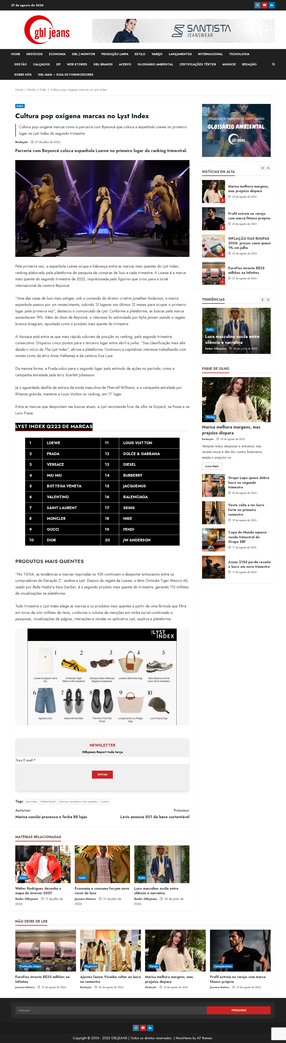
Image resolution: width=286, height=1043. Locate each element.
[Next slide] (268, 168)
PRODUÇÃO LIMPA (114, 54)
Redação (21, 142)
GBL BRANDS (103, 64)
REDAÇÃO (249, 64)
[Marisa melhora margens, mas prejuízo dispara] (236, 399)
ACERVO (125, 64)
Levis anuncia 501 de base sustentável (154, 814)
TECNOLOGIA (239, 54)
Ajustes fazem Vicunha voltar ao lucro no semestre (110, 979)
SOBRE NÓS (23, 74)
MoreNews (184, 1038)
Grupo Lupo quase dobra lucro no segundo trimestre (213, 485)
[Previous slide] (262, 168)
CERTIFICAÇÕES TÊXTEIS (197, 64)
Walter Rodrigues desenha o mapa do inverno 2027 (38, 890)
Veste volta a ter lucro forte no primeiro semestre (213, 512)
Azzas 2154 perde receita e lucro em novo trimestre (213, 567)
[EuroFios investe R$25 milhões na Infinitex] (45, 951)
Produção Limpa (30, 966)
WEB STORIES (77, 64)
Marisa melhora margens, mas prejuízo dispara (213, 191)
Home (15, 54)
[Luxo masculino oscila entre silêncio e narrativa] (161, 864)
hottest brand (47, 802)
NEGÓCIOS (34, 54)
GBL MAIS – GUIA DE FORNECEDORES (65, 74)
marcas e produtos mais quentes (78, 802)
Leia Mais (213, 467)
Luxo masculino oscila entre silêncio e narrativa (156, 890)
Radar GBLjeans (26, 899)
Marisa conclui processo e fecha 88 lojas (51, 814)
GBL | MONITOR (83, 54)
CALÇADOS (41, 64)
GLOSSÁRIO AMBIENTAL (155, 64)
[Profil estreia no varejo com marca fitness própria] (240, 951)
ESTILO (140, 54)
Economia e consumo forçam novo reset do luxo (102, 890)
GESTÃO (20, 64)
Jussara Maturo (85, 899)
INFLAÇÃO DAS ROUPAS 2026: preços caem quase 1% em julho (213, 246)
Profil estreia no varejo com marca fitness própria (213, 218)
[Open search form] (273, 64)
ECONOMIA (57, 54)
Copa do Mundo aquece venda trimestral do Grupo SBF (213, 539)
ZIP (58, 64)
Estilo (20, 106)
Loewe (104, 802)
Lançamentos (223, 966)
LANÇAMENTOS (180, 54)
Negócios (91, 966)
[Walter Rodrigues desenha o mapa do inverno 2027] (43, 864)
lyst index (31, 802)
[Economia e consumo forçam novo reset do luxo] (102, 864)
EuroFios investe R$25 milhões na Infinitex (213, 273)
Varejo (210, 417)
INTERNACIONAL (210, 54)
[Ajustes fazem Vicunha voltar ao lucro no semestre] (110, 951)
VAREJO (157, 54)
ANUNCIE (229, 64)
